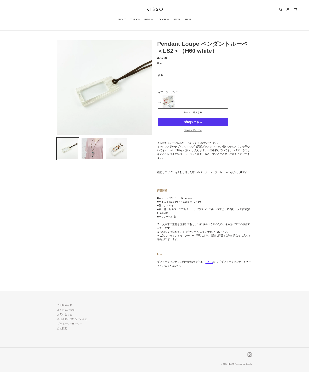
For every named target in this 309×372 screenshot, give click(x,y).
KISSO (231, 364)
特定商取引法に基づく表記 (72, 319)
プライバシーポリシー (69, 323)
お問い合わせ (64, 314)
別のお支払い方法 (193, 130)
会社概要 (62, 328)
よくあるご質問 (66, 309)
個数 (160, 75)
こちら (209, 261)
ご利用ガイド (64, 305)
